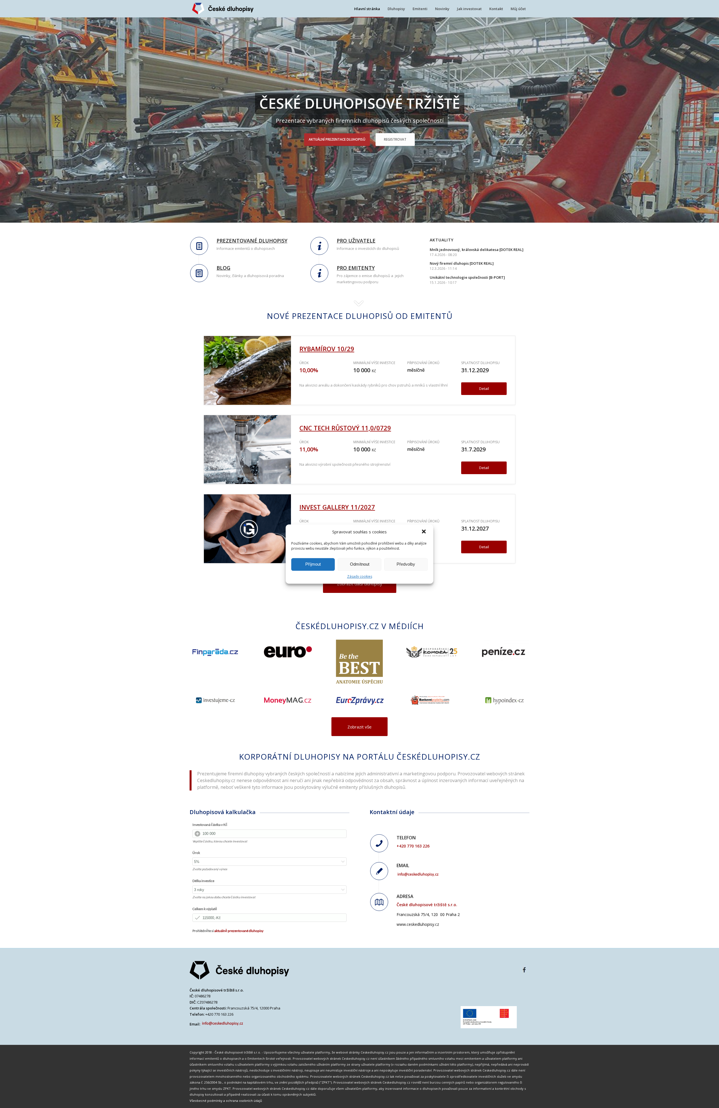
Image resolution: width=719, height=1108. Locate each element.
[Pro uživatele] (319, 246)
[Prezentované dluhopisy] (199, 246)
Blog (223, 267)
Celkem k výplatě (204, 909)
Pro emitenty (356, 267)
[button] (424, 532)
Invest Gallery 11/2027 (337, 507)
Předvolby (406, 564)
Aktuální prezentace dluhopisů (337, 139)
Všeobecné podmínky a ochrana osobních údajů (226, 1100)
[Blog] (199, 273)
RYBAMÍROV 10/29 (326, 348)
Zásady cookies (359, 576)
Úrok (196, 853)
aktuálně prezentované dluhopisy (238, 931)
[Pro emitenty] (319, 273)
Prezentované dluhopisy (252, 240)
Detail (484, 388)
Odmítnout (359, 564)
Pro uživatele (356, 240)
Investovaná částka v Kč (209, 825)
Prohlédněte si (227, 931)
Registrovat (395, 139)
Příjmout (313, 564)
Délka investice (203, 881)
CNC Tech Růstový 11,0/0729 (345, 428)
